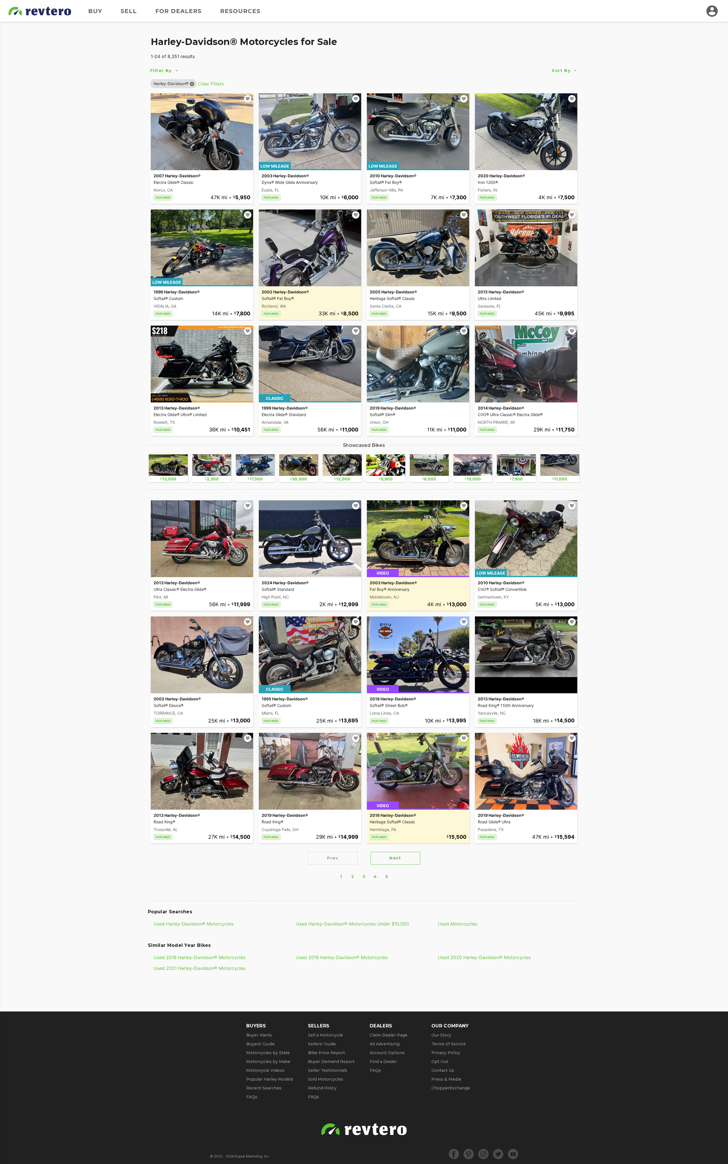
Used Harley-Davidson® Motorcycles (193, 924)
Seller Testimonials (327, 1070)
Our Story (441, 1035)
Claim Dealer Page (389, 1035)
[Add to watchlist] (247, 98)
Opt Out (439, 1061)
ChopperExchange (450, 1088)
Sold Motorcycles (325, 1079)
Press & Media (446, 1079)
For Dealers (178, 11)
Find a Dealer (383, 1061)
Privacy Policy (445, 1052)
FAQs (251, 1096)
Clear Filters (211, 84)
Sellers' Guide (322, 1043)
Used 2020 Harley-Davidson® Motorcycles (484, 957)
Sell (129, 11)
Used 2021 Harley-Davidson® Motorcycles (199, 968)
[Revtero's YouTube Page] (513, 1154)
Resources (240, 11)
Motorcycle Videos (265, 1070)
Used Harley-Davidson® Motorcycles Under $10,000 (352, 924)
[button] (171, 83)
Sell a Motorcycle (325, 1035)
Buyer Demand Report (331, 1061)
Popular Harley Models (269, 1079)
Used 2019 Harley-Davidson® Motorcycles (342, 957)
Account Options (387, 1052)
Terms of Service (448, 1043)
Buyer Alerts (259, 1035)
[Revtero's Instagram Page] (483, 1154)
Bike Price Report (326, 1052)
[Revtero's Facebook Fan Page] (454, 1154)
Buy (95, 11)
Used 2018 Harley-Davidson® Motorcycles (199, 957)
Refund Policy (322, 1088)
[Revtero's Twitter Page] (498, 1154)
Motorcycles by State (268, 1052)
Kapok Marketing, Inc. (252, 1156)
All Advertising (385, 1043)
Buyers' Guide (260, 1043)
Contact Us (442, 1070)
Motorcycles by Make (268, 1061)
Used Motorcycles (457, 924)
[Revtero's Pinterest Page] (469, 1154)
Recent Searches (264, 1088)
